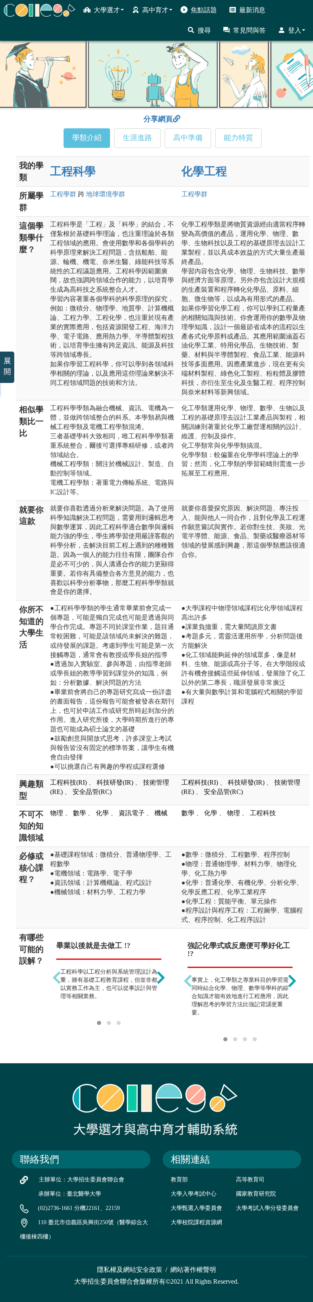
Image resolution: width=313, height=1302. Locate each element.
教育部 (179, 1180)
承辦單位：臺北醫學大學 (69, 1194)
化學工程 (204, 171)
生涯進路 (137, 138)
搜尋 (204, 30)
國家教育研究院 (256, 1194)
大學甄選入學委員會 (196, 1208)
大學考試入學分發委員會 (267, 1208)
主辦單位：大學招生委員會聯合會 (81, 1180)
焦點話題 (204, 10)
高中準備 (188, 138)
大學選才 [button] (107, 10)
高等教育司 (250, 1180)
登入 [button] (294, 30)
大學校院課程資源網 (196, 1222)
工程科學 (73, 171)
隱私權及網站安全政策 (129, 1269)
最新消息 (252, 10)
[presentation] (56, 977)
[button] (99, 1023)
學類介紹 (86, 138)
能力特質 (238, 138)
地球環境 (105, 194)
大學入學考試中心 (193, 1194)
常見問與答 (249, 30)
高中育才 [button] (155, 10)
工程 (63, 194)
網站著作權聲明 (193, 1269)
